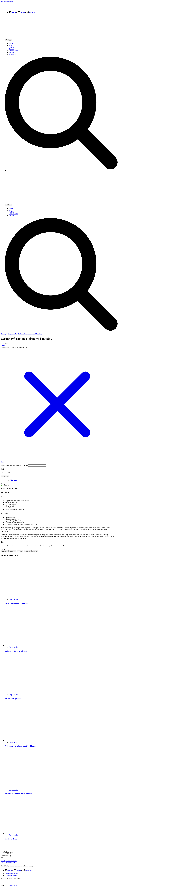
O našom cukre (13, 50)
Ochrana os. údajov (11, 875)
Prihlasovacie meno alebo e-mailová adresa (14, 465)
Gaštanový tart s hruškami (16, 651)
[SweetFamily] (13, 8)
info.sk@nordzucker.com (9, 861)
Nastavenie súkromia (11, 873)
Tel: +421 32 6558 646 (8, 862)
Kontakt (11, 52)
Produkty (11, 47)
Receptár (11, 49)
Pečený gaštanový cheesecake (16, 603)
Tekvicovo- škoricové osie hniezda (18, 794)
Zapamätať (6, 473)
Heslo (2, 469)
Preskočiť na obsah (7, 1)
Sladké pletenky (11, 839)
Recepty (11, 43)
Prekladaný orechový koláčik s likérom (21, 746)
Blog (10, 45)
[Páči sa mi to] (1, 483)
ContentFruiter (12, 885)
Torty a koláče (13, 599)
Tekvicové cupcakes (13, 698)
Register (14, 480)
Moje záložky (13, 54)
